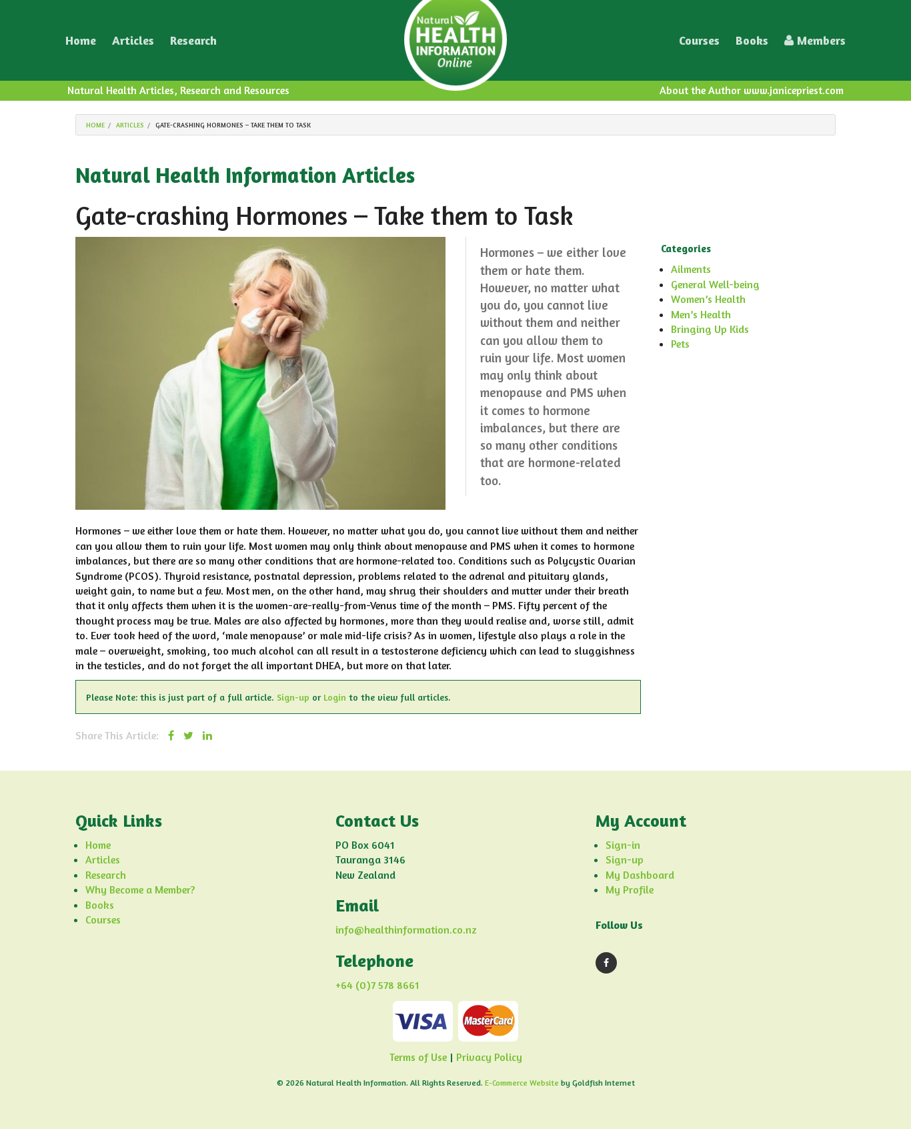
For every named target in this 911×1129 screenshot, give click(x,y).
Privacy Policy (489, 1057)
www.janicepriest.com (794, 90)
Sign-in (623, 844)
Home (80, 40)
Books (752, 40)
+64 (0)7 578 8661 (377, 985)
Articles (133, 40)
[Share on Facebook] (171, 735)
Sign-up (293, 697)
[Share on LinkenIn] (207, 735)
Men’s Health (701, 314)
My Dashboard (640, 874)
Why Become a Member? (140, 889)
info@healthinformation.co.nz (406, 929)
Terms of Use (418, 1057)
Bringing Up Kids (710, 329)
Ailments (691, 269)
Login (334, 697)
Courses (699, 40)
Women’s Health (708, 299)
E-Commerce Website (522, 1083)
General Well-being (715, 284)
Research (193, 40)
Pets (680, 343)
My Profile (630, 889)
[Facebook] (606, 963)
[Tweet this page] (188, 735)
